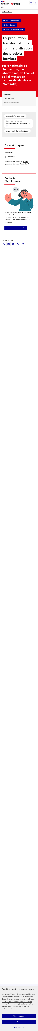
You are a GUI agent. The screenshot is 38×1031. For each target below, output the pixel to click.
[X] (18, 244)
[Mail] (8, 244)
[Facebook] (23, 244)
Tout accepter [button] (19, 1016)
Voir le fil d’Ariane (7, 12)
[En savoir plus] (7, 126)
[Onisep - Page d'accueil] (15, 4)
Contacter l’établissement (11, 102)
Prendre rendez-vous (15, 228)
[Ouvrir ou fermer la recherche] (31, 2)
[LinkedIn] (13, 244)
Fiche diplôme (10, 25)
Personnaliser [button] (19, 1027)
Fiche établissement (12, 21)
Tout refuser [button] (19, 1022)
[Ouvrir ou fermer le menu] (35, 2)
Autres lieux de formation (14, 29)
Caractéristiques (9, 98)
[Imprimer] (4, 244)
